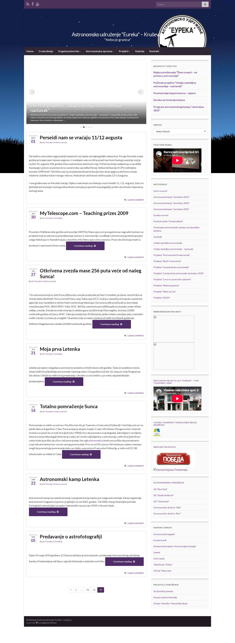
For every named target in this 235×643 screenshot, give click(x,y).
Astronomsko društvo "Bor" (167, 513)
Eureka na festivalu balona (169, 99)
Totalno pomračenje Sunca (69, 406)
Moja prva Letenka (60, 349)
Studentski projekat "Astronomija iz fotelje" (174, 546)
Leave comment (136, 199)
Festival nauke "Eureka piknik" (168, 221)
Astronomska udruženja (168, 482)
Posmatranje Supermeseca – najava (174, 93)
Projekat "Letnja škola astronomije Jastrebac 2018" (178, 273)
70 (87, 589)
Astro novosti (61, 142)
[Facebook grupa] (32, 3)
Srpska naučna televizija (165, 597)
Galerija (139, 51)
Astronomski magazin (164, 534)
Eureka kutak (159, 540)
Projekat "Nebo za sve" (164, 291)
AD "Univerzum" (161, 501)
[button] (32, 92)
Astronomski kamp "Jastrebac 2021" (171, 209)
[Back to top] (228, 636)
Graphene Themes (48, 623)
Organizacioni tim (69, 51)
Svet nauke (159, 558)
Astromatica (96, 440)
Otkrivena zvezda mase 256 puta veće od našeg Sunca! (90, 273)
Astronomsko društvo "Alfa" (167, 507)
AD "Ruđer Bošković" (163, 495)
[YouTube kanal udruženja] (37, 3)
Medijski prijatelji (164, 447)
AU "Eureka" (47, 142)
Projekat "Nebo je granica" (166, 285)
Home (30, 51)
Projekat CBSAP (161, 297)
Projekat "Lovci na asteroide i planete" (172, 279)
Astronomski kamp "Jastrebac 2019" (171, 197)
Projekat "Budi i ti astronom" (167, 261)
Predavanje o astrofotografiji (71, 536)
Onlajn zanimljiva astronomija (167, 243)
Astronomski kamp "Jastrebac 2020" (171, 203)
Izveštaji (58, 218)
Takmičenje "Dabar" (163, 564)
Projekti (124, 51)
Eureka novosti (160, 215)
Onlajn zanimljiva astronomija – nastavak (173, 249)
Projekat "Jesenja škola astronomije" (171, 267)
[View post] (86, 92)
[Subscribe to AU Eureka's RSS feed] (27, 3)
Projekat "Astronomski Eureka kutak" (171, 255)
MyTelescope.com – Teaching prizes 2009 (84, 213)
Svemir (156, 552)
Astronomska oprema (99, 51)
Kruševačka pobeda (163, 591)
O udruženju (46, 51)
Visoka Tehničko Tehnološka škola (170, 603)
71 (94, 589)
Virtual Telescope (162, 570)
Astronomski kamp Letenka (69, 479)
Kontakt (154, 51)
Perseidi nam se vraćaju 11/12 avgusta (81, 137)
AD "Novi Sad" (160, 489)
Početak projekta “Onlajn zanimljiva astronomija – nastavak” (77, 108)
